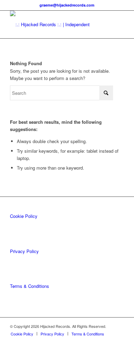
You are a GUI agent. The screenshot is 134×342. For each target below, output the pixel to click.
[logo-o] (55, 24)
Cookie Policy (23, 216)
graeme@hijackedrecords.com (67, 5)
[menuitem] (22, 333)
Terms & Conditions (29, 286)
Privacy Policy (24, 251)
